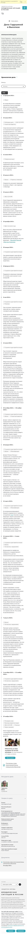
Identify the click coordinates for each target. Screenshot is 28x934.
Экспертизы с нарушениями (11, 546)
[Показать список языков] (21, 1)
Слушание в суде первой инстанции (13, 251)
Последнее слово (9, 721)
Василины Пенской (15, 240)
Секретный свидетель (10, 124)
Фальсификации (15, 451)
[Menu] (24, 7)
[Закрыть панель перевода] (25, 2)
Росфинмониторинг (9, 159)
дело (12, 515)
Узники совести (14, 20)
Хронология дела (8, 77)
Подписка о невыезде (16, 179)
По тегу (5, 86)
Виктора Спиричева (9, 242)
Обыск (6, 100)
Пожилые (7, 303)
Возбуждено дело (9, 122)
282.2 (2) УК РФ (20, 122)
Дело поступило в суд (10, 226)
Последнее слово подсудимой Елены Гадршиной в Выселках (13, 765)
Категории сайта (7, 884)
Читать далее (10, 758)
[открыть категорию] (20, 884)
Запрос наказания (9, 727)
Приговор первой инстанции (12, 723)
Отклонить (21, 931)
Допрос (6, 179)
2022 (3, 92)
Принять (10, 931)
